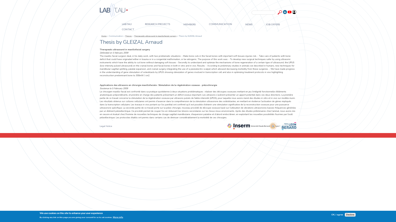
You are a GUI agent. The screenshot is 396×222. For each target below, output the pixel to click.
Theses (128, 36)
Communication (220, 24)
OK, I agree (337, 215)
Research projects (157, 24)
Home (104, 36)
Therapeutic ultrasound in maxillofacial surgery (155, 36)
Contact (128, 29)
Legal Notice (106, 126)
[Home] (114, 10)
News (248, 24)
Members (189, 24)
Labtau (127, 24)
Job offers (273, 24)
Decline (350, 214)
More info (118, 217)
